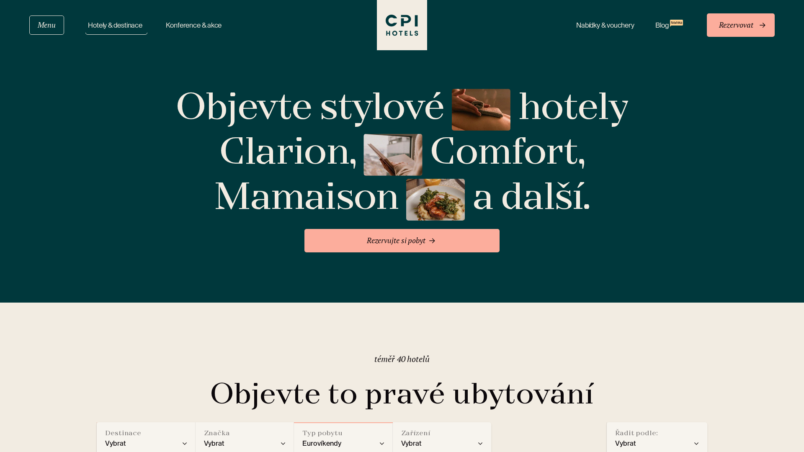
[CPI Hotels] (402, 25)
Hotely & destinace (116, 25)
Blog (668, 25)
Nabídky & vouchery (605, 25)
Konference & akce (194, 25)
